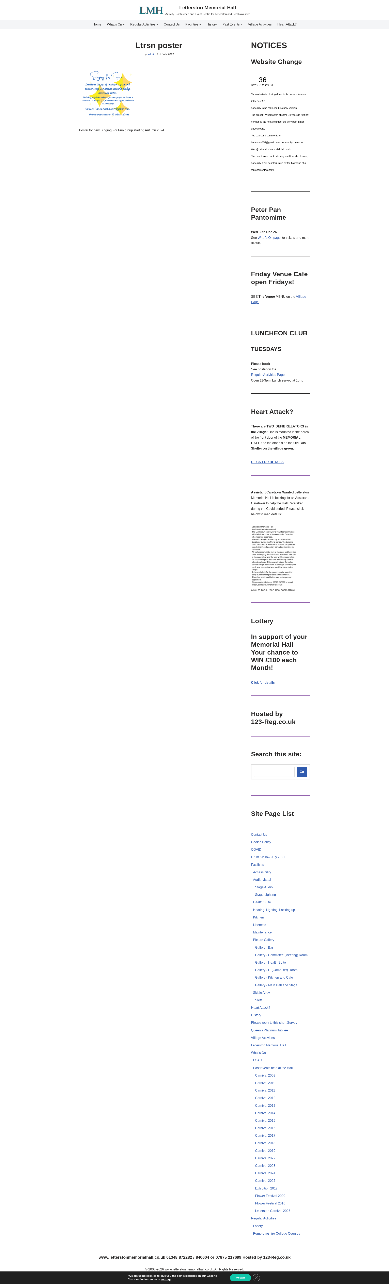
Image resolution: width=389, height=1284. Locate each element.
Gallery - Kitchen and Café (274, 977)
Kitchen (258, 917)
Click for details (263, 682)
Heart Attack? (287, 24)
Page (281, 374)
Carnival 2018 (265, 1143)
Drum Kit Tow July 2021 (268, 857)
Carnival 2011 (265, 1090)
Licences (259, 925)
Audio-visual (262, 879)
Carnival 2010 (265, 1083)
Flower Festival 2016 (270, 1203)
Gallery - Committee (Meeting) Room (281, 955)
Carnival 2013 (265, 1105)
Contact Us (172, 24)
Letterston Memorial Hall (268, 1045)
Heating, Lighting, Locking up (274, 910)
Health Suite (262, 902)
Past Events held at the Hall (273, 1068)
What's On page (269, 237)
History (212, 24)
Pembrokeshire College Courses (276, 1233)
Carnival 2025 (265, 1180)
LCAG (257, 1060)
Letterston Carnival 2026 (272, 1211)
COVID (256, 849)
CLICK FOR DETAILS (267, 462)
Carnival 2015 (265, 1120)
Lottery (258, 1226)
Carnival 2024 (265, 1173)
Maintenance (262, 932)
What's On (258, 1052)
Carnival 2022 (265, 1158)
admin (151, 54)
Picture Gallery (263, 940)
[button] (124, 24)
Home (97, 24)
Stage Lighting (265, 894)
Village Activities (260, 24)
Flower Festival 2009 (270, 1196)
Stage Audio (264, 887)
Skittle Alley (261, 992)
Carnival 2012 (265, 1098)
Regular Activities (264, 374)
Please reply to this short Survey (274, 1022)
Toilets (257, 1000)
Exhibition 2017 (266, 1188)
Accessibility (262, 872)
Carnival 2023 (265, 1165)
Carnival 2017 (265, 1135)
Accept (240, 1278)
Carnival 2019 (265, 1150)
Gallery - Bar (264, 947)
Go (302, 772)
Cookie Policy (261, 842)
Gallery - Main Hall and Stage (276, 985)
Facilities (257, 864)
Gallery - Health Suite (270, 962)
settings (166, 1279)
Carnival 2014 (265, 1113)
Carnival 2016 (265, 1128)
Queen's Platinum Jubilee (269, 1030)
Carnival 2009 (265, 1075)
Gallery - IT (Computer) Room (276, 970)
